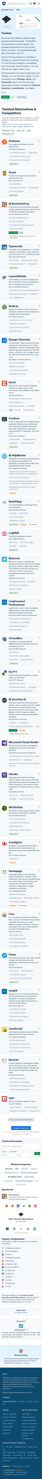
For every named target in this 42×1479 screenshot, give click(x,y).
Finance (36, 1458)
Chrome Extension (9, 1420)
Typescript (6, 82)
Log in (4, 1151)
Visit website (13, 232)
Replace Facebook (28, 1417)
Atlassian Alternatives (29, 1423)
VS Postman (9, 1261)
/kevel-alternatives (8, 380)
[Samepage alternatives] (4, 872)
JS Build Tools (8, 1181)
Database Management (29, 1172)
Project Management (10, 1458)
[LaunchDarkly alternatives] (4, 277)
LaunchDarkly (17, 88)
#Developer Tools (8, 130)
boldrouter (20, 1330)
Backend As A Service (11, 1172)
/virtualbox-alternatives (10, 636)
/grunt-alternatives (8, 170)
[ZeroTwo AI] (4, 700)
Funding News (8, 1427)
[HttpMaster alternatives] (4, 456)
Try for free (13, 730)
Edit (4, 92)
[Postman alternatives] (4, 142)
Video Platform (21, 1184)
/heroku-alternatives (9, 772)
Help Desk (11, 1452)
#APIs (29, 130)
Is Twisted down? (21, 1312)
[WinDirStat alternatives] (4, 808)
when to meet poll (19, 1474)
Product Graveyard (29, 1427)
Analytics (34, 1169)
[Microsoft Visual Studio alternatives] (4, 743)
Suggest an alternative (21, 1128)
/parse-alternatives (9, 952)
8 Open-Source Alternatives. (18, 124)
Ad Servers (24, 1169)
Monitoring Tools (25, 1458)
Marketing (31, 1452)
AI (3, 1447)
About (36, 1401)
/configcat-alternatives (10, 840)
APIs (17, 1169)
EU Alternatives (10, 1300)
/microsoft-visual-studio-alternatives (15, 740)
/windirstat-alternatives (10, 805)
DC (4, 340)
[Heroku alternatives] (4, 775)
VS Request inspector (13, 1248)
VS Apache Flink (11, 1264)
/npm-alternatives (8, 1096)
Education (6, 1461)
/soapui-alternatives (9, 988)
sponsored (26, 1363)
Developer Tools (15, 1177)
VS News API (10, 1270)
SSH (36, 1181)
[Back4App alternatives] (4, 502)
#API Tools (21, 130)
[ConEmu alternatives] (4, 419)
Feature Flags (29, 1177)
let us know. (27, 1302)
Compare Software (9, 1417)
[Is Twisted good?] (12, 97)
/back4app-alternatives (10, 499)
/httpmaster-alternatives (10, 453)
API (4, 1404)
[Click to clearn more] (21, 1356)
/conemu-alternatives (9, 416)
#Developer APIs (8, 133)
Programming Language (23, 1181)
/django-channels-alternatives (13, 337)
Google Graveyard (28, 1430)
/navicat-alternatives (9, 1057)
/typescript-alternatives (10, 244)
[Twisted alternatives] (6, 19)
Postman (21, 79)
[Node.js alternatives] (4, 307)
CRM (4, 1452)
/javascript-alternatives (10, 1026)
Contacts (21, 1401)
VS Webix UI (9, 1274)
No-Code (9, 1447)
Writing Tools (32, 1455)
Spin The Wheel (21, 1472)
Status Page (21, 97)
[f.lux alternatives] (4, 914)
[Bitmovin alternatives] (4, 559)
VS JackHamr (10, 1283)
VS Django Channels (12, 1258)
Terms (27, 1466)
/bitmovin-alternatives (10, 556)
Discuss (30, 1401)
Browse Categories (9, 1414)
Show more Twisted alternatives (21, 1120)
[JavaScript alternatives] (4, 1029)
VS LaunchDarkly (11, 1251)
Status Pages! (8, 1423)
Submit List (7, 1430)
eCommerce (17, 1455)
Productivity (21, 1452)
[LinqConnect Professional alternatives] (4, 602)
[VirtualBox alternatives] (4, 639)
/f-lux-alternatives (8, 912)
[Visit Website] (39, 140)
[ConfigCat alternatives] (4, 843)
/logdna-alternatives (9, 531)
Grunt (28, 79)
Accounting (7, 1455)
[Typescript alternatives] (4, 247)
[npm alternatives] (4, 1098)
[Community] (34, 3)
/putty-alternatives (8, 670)
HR (24, 1455)
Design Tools (32, 1447)
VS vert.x (8, 1254)
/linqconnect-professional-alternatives (15, 599)
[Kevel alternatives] (4, 383)
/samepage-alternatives (10, 869)
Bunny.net (19, 1470)
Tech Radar (26, 1414)
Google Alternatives (29, 1420)
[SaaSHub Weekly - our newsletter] (31, 3)
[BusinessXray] (4, 204)
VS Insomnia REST (12, 1267)
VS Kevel (8, 1280)
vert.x (32, 88)
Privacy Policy (17, 1466)
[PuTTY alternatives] (4, 672)
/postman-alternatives (10, 139)
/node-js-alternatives (9, 304)
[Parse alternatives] (4, 955)
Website (5, 97)
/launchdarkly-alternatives (11, 274)
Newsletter (6, 1433)
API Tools (8, 1169)
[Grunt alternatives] (4, 173)
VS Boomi (8, 1277)
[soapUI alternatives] (4, 991)
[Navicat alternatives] (4, 1060)
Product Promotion (10, 1401)
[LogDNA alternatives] (4, 533)
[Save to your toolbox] (6, 26)
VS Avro (8, 1286)
